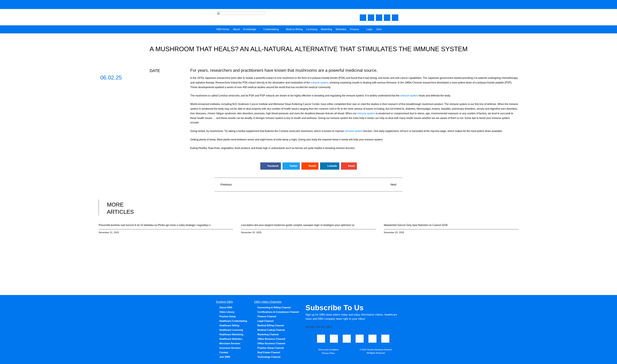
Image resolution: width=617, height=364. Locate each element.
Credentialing (271, 29)
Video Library (226, 312)
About (236, 29)
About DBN (225, 307)
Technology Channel (268, 356)
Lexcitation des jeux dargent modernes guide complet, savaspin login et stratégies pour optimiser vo (297, 225)
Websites (341, 29)
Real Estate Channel (268, 352)
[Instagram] (379, 17)
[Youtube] (371, 17)
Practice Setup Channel (270, 348)
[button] (270, 166)
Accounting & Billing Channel (274, 307)
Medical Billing (294, 29)
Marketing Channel (268, 334)
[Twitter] (387, 17)
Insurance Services (230, 348)
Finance (354, 29)
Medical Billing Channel (270, 325)
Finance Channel (266, 316)
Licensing (311, 29)
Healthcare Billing (229, 325)
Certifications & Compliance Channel (278, 312)
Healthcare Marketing (231, 334)
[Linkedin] (395, 17)
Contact (223, 352)
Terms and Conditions (328, 349)
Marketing (326, 29)
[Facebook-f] (363, 17)
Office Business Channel (271, 339)
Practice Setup (227, 316)
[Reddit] (385, 339)
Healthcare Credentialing (233, 321)
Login (369, 29)
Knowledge (249, 29)
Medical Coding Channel (271, 330)
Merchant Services (229, 343)
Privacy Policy (328, 353)
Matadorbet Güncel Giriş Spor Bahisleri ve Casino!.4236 (416, 225)
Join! (379, 29)
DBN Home (222, 29)
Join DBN (224, 356)
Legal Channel (265, 321)
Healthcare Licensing (231, 330)
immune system (319, 82)
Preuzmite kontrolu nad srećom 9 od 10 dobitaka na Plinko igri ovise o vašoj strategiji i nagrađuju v (154, 225)
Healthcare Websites (230, 339)
